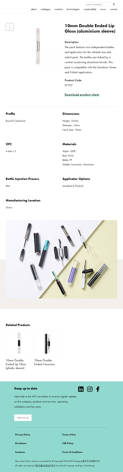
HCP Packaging (18, 6)
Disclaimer (21, 443)
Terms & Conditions (72, 452)
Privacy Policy (22, 434)
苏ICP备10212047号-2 (45, 465)
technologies (73, 9)
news (103, 9)
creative (59, 9)
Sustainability (90, 9)
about (34, 9)
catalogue (45, 9)
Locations (20, 452)
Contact (113, 9)
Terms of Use (69, 434)
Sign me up (23, 417)
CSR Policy (68, 443)
